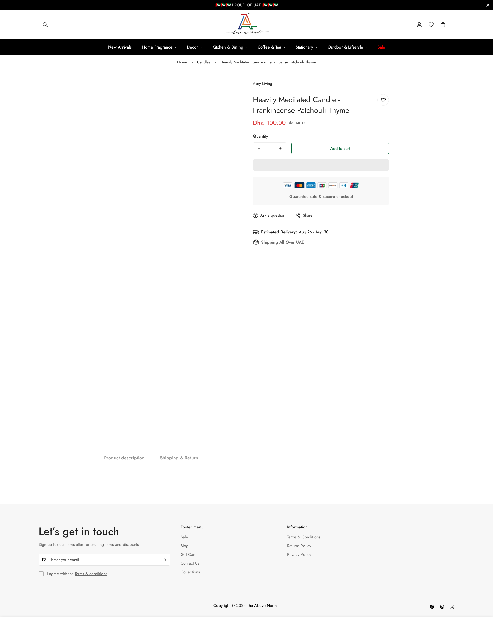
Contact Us (190, 563)
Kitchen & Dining (227, 47)
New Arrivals (120, 47)
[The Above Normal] (246, 24)
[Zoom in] (229, 84)
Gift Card (189, 554)
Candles (203, 62)
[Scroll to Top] (483, 589)
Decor (192, 47)
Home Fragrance (157, 47)
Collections (190, 572)
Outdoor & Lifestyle (345, 47)
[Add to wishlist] (383, 100)
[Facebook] (432, 607)
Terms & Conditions (303, 537)
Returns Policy (299, 546)
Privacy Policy (299, 554)
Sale (184, 537)
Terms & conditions (91, 574)
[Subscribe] (164, 560)
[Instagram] (442, 607)
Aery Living (262, 83)
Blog (184, 546)
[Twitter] (452, 607)
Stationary (304, 47)
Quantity (260, 136)
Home (182, 62)
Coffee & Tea (269, 47)
